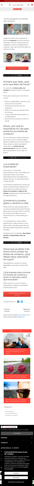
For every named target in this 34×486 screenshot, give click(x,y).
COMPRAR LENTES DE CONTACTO (17, 68)
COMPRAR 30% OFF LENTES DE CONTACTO (17, 294)
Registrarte (21, 317)
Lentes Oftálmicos (11, 413)
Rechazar (16, 477)
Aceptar (16, 473)
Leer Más (17, 354)
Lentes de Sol (9, 411)
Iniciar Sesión (22, 315)
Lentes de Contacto (11, 415)
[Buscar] (28, 5)
